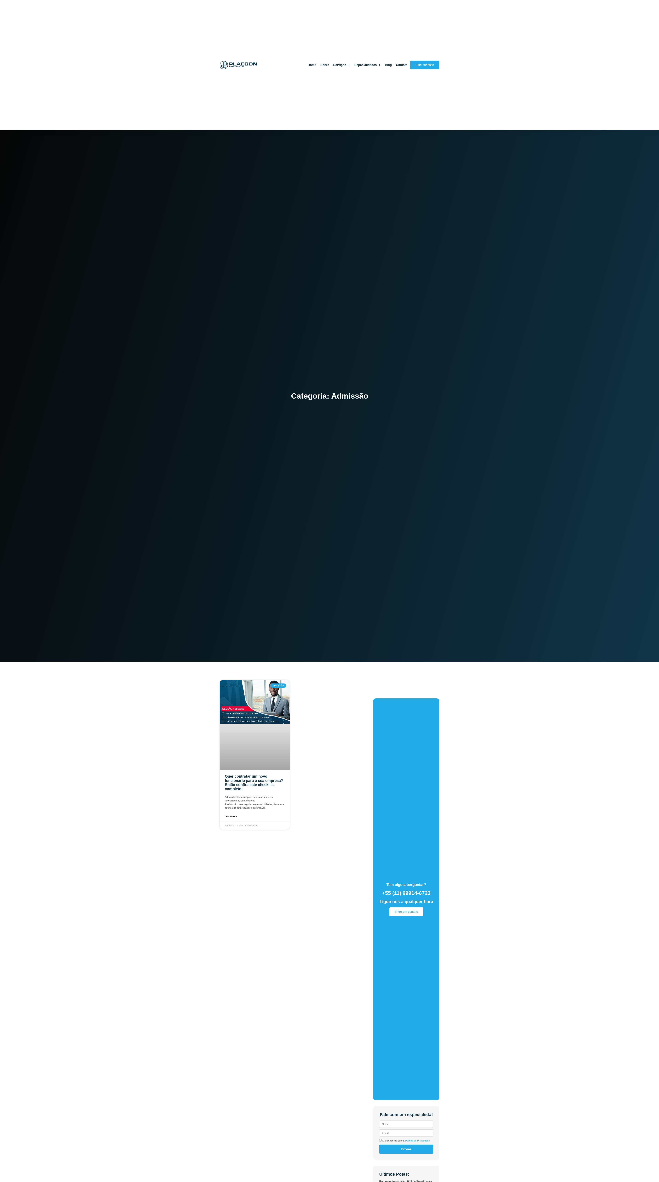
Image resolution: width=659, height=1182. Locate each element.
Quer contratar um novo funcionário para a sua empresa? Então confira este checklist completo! (254, 782)
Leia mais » (231, 816)
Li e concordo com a (406, 1140)
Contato (402, 65)
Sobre (324, 65)
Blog (388, 65)
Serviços (339, 65)
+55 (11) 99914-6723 (406, 893)
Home (312, 65)
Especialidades (365, 65)
